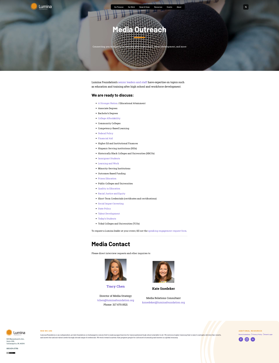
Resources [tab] (158, 7)
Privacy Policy (257, 334)
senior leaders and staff (132, 82)
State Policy (104, 208)
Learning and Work (108, 163)
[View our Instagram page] (247, 339)
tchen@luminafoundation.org (115, 300)
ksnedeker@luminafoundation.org (163, 302)
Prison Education (107, 178)
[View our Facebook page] (241, 339)
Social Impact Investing (111, 203)
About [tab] (179, 7)
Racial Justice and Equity (111, 193)
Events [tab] (169, 7)
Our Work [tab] (131, 7)
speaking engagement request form (167, 230)
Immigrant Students (109, 158)
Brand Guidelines (244, 334)
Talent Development (109, 213)
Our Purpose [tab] (118, 7)
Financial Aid (105, 138)
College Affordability (109, 118)
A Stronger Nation (108, 103)
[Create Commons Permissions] (11, 353)
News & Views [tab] (144, 7)
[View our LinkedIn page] (253, 339)
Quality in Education (109, 188)
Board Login (268, 334)
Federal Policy (105, 133)
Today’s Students (107, 218)
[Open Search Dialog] (245, 7)
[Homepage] (41, 7)
